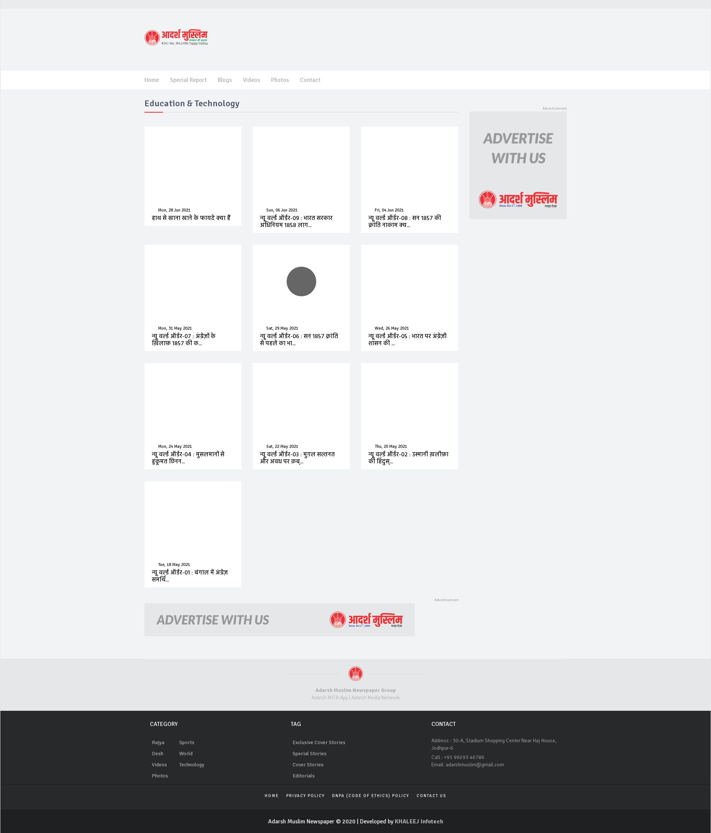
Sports (186, 742)
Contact (310, 80)
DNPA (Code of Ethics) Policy (370, 795)
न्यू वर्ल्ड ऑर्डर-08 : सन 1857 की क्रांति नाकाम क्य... (404, 222)
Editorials (304, 776)
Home (151, 80)
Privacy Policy (305, 795)
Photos (280, 80)
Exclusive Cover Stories (319, 742)
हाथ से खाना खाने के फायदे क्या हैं (191, 218)
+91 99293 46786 (464, 757)
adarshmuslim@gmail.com (475, 765)
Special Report (188, 80)
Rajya (158, 742)
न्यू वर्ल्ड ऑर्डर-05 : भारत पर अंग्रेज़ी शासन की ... (407, 340)
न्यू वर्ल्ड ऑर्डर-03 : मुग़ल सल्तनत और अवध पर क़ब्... (297, 458)
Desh (157, 753)
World (186, 753)
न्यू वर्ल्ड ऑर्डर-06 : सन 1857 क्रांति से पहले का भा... (299, 340)
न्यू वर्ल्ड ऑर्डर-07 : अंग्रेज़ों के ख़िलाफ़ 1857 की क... (184, 340)
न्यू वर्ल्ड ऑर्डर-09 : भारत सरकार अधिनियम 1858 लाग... (296, 222)
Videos (251, 80)
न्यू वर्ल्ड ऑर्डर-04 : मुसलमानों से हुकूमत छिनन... (188, 458)
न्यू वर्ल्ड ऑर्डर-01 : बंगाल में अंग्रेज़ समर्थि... (190, 576)
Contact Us (431, 795)
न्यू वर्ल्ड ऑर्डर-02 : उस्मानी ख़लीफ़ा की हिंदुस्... (408, 458)
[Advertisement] (430, 38)
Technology (191, 765)
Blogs (225, 80)
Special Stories (310, 753)
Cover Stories (308, 765)
